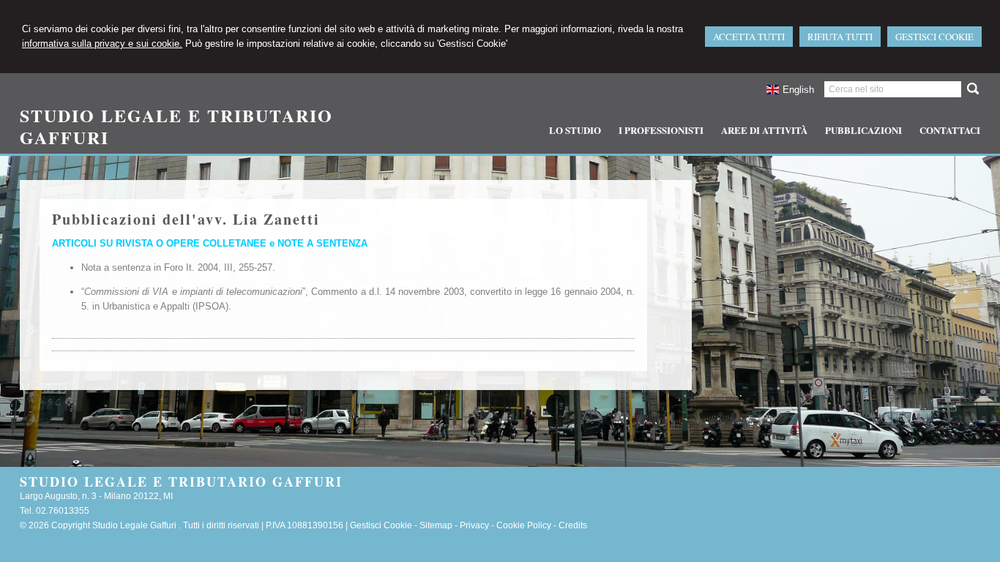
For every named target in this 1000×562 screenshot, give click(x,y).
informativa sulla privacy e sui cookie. (102, 43)
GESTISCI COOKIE (934, 36)
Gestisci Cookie (381, 525)
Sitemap (435, 525)
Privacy (474, 525)
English (798, 89)
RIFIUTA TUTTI (840, 36)
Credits (573, 525)
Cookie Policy (523, 525)
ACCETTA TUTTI (749, 36)
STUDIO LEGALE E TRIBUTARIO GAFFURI (176, 126)
